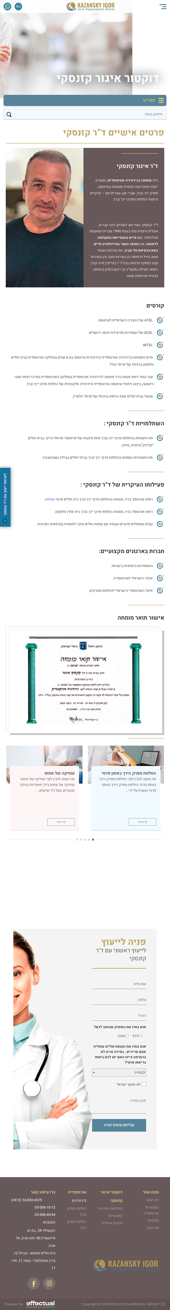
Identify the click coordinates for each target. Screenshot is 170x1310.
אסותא (50, 499)
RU (18, 6)
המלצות (153, 1220)
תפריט (149, 100)
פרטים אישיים (112, 1223)
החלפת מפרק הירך (76, 1224)
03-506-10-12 (45, 1207)
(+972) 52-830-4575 (26, 1200)
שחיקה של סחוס (59, 773)
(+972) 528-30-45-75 (13, 6)
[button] (94, 839)
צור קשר (152, 1227)
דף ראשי (152, 1200)
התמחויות (115, 1215)
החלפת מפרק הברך (76, 1211)
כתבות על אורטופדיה (151, 1210)
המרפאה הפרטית (110, 1208)
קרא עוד (142, 822)
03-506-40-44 (45, 1214)
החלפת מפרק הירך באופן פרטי (129, 773)
